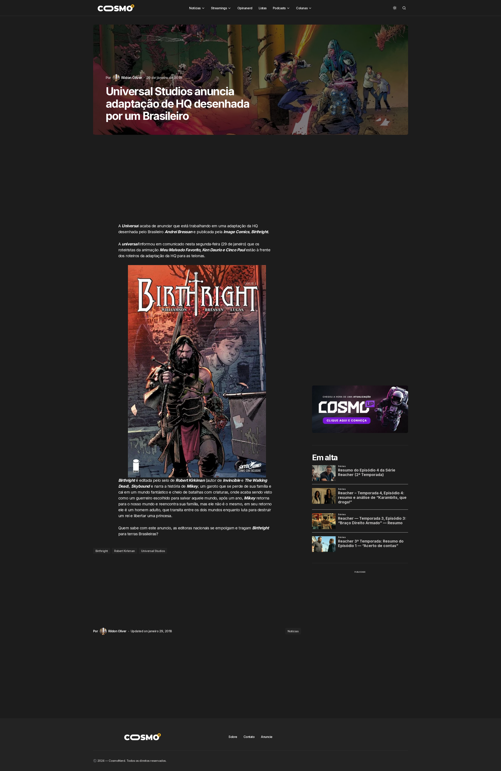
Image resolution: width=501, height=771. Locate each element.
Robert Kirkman (124, 551)
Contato (249, 737)
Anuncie (266, 737)
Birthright (101, 551)
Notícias (293, 631)
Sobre (233, 737)
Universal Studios (153, 551)
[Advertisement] (197, 182)
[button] (395, 8)
